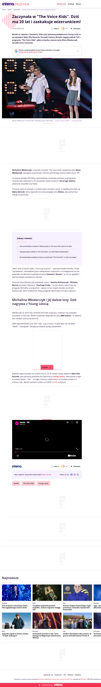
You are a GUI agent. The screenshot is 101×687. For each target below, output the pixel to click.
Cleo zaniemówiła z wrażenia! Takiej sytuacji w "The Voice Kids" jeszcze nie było (46, 246)
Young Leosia (59, 376)
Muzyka (10, 9)
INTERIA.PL (83, 679)
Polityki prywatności (53, 679)
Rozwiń (45, 367)
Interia (4, 9)
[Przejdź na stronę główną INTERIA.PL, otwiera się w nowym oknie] (8, 4)
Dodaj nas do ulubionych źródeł (39, 52)
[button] (79, 4)
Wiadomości (17, 9)
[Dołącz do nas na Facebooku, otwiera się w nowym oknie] (71, 475)
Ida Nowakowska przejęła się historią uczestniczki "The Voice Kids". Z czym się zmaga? (48, 257)
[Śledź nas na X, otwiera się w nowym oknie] (77, 475)
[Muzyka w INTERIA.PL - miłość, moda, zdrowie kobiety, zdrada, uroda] (22, 4)
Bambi (16, 483)
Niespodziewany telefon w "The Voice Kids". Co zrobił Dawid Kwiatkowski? (44, 252)
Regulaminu (41, 679)
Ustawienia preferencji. (66, 679)
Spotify (55, 382)
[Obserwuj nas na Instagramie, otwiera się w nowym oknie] (74, 475)
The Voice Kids (28, 483)
